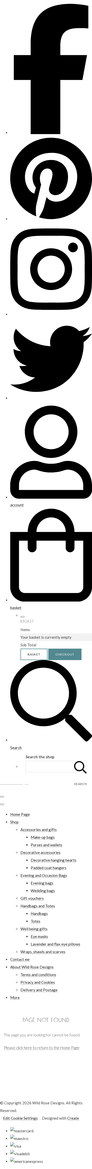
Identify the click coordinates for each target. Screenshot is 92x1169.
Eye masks (39, 936)
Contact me (20, 959)
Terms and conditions (38, 974)
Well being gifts (34, 928)
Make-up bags (43, 837)
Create (73, 1118)
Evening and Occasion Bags (43, 875)
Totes (35, 921)
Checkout (64, 654)
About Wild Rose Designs (32, 967)
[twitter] (51, 398)
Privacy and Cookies (37, 982)
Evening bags (42, 883)
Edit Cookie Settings (20, 1118)
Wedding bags (43, 890)
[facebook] (51, 132)
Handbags (39, 913)
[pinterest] (51, 219)
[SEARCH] (80, 766)
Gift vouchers (32, 898)
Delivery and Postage (38, 990)
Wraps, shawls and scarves (42, 951)
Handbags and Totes (37, 906)
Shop (14, 822)
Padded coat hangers (48, 867)
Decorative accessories (40, 852)
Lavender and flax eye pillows (55, 944)
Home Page (20, 814)
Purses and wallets (46, 845)
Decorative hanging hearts (53, 860)
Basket (34, 654)
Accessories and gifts (38, 829)
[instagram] (51, 314)
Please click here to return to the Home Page (41, 1047)
